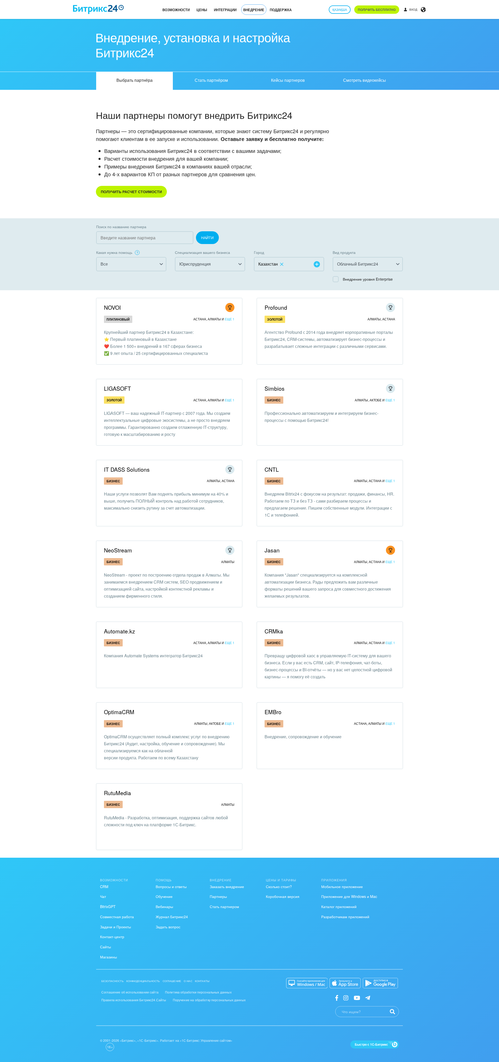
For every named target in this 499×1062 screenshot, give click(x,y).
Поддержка (281, 9)
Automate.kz (119, 631)
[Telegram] (367, 997)
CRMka (274, 631)
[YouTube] (357, 997)
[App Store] (345, 983)
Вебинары (164, 906)
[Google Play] (380, 983)
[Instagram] (345, 997)
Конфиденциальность (143, 981)
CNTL (272, 469)
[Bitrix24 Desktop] (307, 983)
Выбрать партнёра (134, 80)
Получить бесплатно (377, 9)
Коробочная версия (282, 896)
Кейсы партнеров (288, 80)
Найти (207, 237)
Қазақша (339, 9)
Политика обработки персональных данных (198, 992)
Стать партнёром (211, 80)
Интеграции (225, 9)
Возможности (176, 9)
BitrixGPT (108, 906)
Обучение (164, 896)
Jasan (272, 550)
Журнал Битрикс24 (172, 916)
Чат (103, 896)
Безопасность (112, 981)
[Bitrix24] (98, 9)
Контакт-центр (112, 936)
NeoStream (118, 550)
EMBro (273, 712)
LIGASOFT (117, 388)
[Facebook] (336, 997)
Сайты (105, 946)
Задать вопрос (168, 926)
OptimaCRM (119, 712)
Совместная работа (117, 916)
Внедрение (253, 9)
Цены (201, 9)
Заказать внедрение (227, 886)
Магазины (108, 956)
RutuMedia (117, 793)
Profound (276, 307)
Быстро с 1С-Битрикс (371, 1044)
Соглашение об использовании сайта (130, 992)
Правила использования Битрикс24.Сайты (133, 1000)
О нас (188, 981)
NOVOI (112, 307)
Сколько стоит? (279, 886)
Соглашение (172, 981)
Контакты (202, 981)
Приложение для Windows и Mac (349, 896)
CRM (104, 886)
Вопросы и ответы (171, 886)
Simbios (275, 388)
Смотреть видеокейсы (364, 80)
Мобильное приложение (342, 886)
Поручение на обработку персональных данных (209, 1000)
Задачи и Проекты (115, 926)
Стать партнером (224, 906)
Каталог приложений (339, 906)
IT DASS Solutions (127, 469)
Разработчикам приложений (345, 916)
